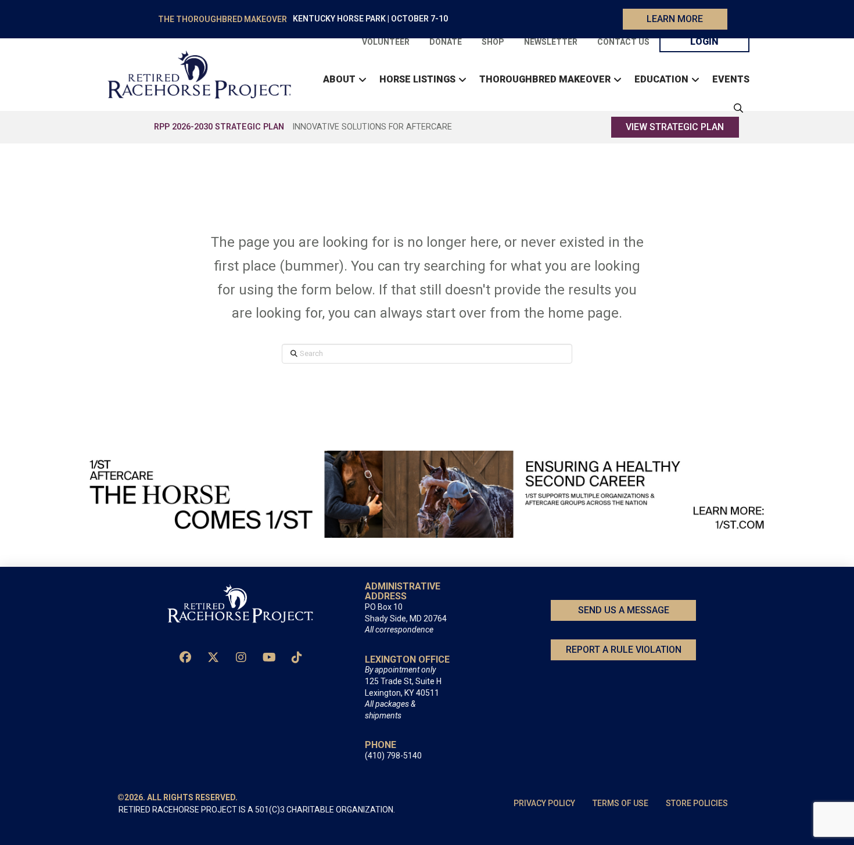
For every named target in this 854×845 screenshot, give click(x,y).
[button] (735, 108)
